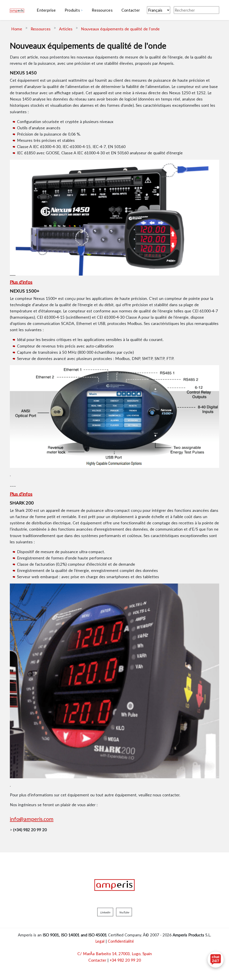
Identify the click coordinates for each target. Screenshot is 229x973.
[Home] (17, 10)
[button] (105, 912)
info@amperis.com (31, 818)
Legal (99, 941)
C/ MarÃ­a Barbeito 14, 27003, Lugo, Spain (114, 953)
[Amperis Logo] (114, 885)
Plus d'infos (21, 282)
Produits (72, 10)
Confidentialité (121, 941)
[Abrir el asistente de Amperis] (216, 960)
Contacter (97, 960)
